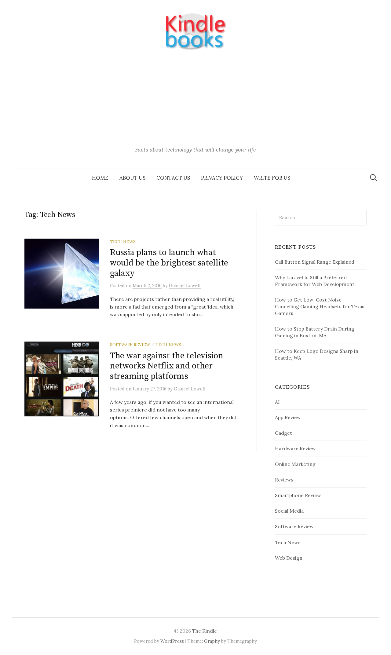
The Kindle (204, 631)
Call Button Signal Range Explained (314, 262)
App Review (288, 417)
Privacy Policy (222, 177)
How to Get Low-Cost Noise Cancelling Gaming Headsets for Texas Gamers (319, 306)
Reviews (284, 480)
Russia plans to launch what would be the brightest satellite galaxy (169, 262)
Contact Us (173, 177)
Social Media (289, 511)
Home (100, 177)
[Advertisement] (195, 98)
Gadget (283, 433)
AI (277, 402)
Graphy (212, 641)
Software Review (130, 344)
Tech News (123, 241)
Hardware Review (295, 448)
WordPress (172, 641)
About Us (132, 177)
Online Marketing (295, 464)
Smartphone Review (298, 495)
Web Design (288, 558)
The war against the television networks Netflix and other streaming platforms (166, 366)
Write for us (272, 177)
